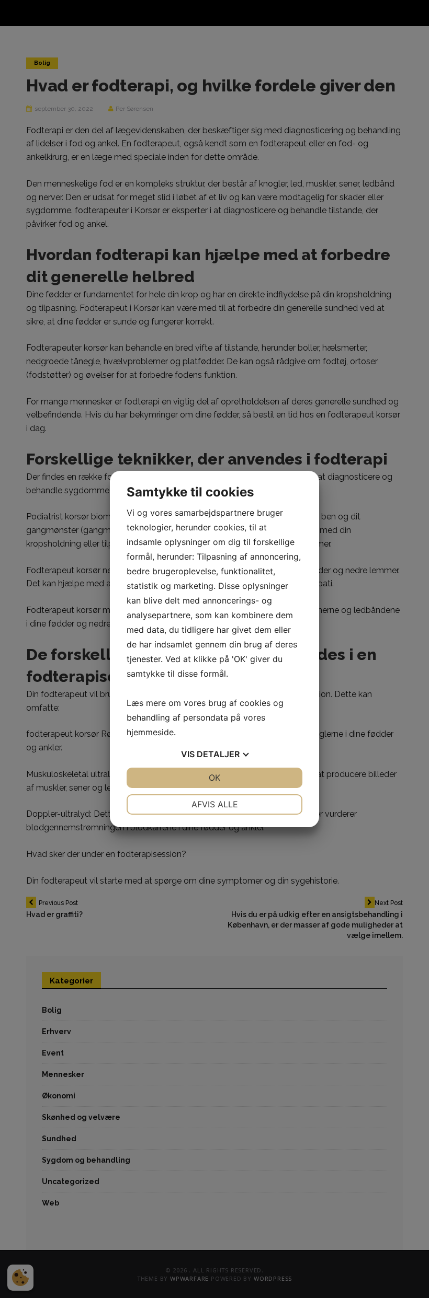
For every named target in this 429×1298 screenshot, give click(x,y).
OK (214, 777)
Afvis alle (214, 804)
